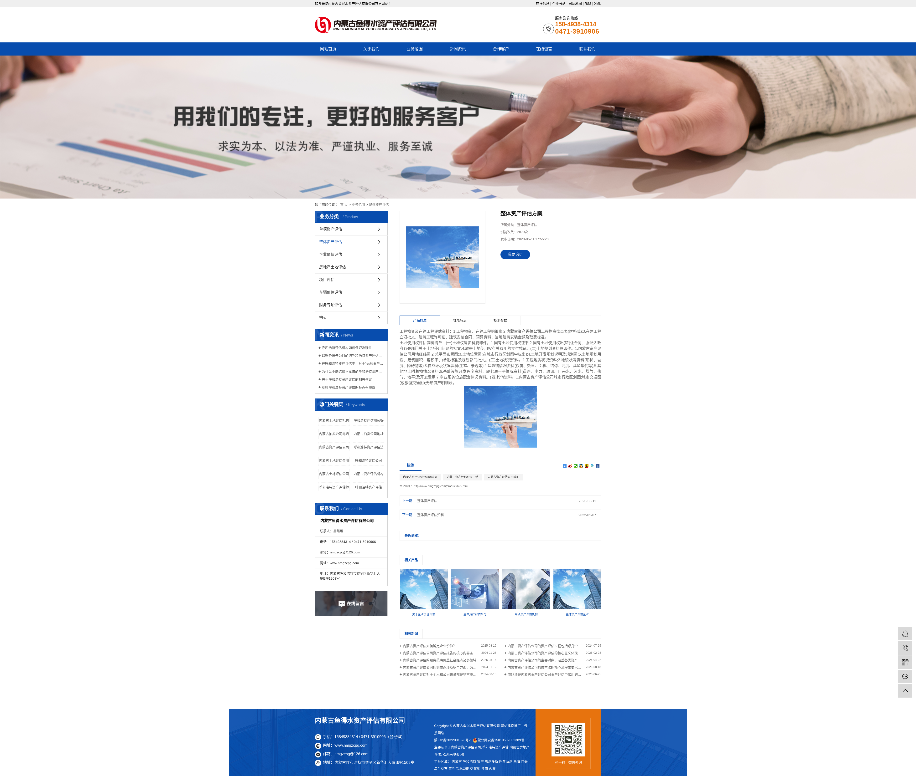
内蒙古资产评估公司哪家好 (420, 477)
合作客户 (501, 49)
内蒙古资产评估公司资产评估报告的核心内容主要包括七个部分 (449, 653)
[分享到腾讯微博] (592, 466)
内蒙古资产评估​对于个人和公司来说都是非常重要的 (441, 674)
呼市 (484, 769)
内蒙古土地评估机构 (334, 420)
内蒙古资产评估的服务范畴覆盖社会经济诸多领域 (439, 660)
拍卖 (323, 318)
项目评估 (326, 280)
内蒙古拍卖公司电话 (334, 434)
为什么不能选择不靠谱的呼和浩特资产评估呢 (353, 371)
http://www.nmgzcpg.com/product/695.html (441, 486)
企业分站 (559, 3)
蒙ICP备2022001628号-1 (453, 740)
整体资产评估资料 (430, 515)
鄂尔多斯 (491, 761)
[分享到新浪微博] (570, 466)
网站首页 (328, 49)
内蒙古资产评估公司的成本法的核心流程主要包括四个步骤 (551, 667)
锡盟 (477, 769)
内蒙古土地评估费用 (334, 460)
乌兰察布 (441, 769)
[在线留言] (905, 676)
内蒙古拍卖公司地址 (369, 434)
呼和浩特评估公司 (368, 460)
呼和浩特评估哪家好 (369, 420)
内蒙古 (457, 761)
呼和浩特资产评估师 (334, 487)
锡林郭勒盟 (464, 769)
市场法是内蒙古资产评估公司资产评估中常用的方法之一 (549, 674)
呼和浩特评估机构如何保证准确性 (347, 348)
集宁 (480, 761)
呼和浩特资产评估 (368, 487)
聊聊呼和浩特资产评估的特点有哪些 (348, 387)
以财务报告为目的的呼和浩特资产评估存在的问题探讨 (353, 355)
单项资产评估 (330, 229)
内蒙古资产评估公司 (334, 447)
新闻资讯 (458, 49)
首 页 (344, 204)
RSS (588, 3)
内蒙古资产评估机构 (369, 474)
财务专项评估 (330, 305)
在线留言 (544, 49)
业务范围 (414, 49)
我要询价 (515, 254)
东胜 (451, 769)
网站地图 (575, 3)
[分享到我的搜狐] (587, 466)
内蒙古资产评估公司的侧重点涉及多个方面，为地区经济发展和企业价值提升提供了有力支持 (449, 667)
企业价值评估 (330, 254)
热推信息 (542, 3)
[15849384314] (905, 648)
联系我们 (587, 49)
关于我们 (371, 49)
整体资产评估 (379, 204)
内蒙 (492, 769)
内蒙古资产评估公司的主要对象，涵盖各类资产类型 (546, 660)
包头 (524, 761)
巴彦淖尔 (505, 761)
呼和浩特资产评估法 (369, 447)
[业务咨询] (905, 633)
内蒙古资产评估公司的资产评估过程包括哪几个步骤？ (548, 646)
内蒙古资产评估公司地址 (503, 477)
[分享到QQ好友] (581, 466)
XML (597, 3)
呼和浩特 (469, 761)
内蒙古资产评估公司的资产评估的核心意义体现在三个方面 (551, 653)
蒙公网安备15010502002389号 (501, 740)
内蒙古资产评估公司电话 (462, 477)
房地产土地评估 (332, 267)
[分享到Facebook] (598, 466)
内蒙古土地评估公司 (334, 474)
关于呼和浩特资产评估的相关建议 (347, 379)
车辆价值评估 (330, 292)
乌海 (516, 761)
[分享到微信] (576, 466)
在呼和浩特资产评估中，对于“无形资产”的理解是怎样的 (353, 363)
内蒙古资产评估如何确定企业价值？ (429, 646)
